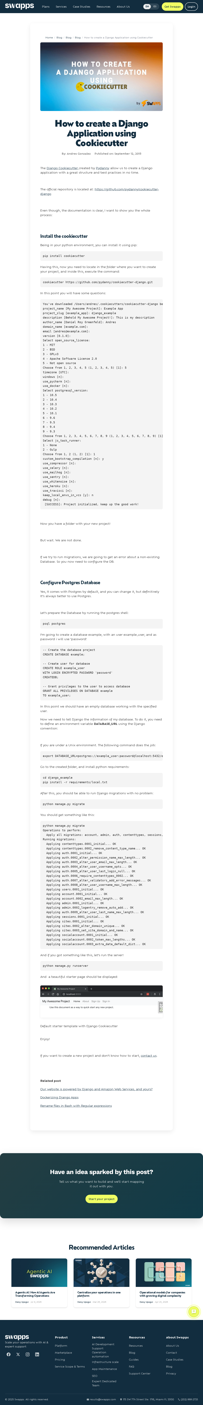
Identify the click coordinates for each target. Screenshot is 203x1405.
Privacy (171, 1373)
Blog (59, 37)
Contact (171, 1352)
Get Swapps (172, 6)
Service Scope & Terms (70, 1366)
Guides (134, 1359)
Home (49, 37)
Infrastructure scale (105, 1362)
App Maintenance (104, 1369)
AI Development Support (103, 1346)
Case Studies (81, 6)
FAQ (131, 1366)
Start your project (102, 1199)
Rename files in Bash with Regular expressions (76, 1106)
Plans (45, 6)
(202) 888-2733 (189, 1399)
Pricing (60, 1359)
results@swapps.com (103, 1399)
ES (155, 6)
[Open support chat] (193, 1311)
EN (147, 6)
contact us (149, 1056)
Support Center (139, 1373)
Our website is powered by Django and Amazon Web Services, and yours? (96, 1089)
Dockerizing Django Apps (59, 1097)
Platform (61, 1345)
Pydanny (102, 168)
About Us (123, 6)
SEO (94, 1375)
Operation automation (100, 1354)
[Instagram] (27, 1354)
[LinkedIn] (37, 1354)
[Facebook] (8, 1354)
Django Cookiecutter (63, 168)
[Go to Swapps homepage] (19, 6)
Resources (103, 6)
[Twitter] (18, 1354)
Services (61, 6)
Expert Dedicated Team (104, 1383)
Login (191, 6)
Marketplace (63, 1352)
